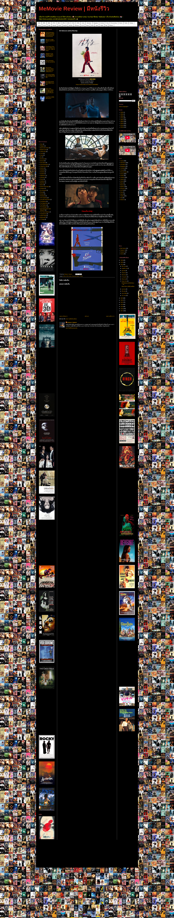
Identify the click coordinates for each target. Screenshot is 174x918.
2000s (68, 23)
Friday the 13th (43, 166)
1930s (39, 23)
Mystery (71, 25)
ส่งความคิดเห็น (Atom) (71, 318)
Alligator (42, 146)
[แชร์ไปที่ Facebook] (80, 274)
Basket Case (43, 149)
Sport (97, 25)
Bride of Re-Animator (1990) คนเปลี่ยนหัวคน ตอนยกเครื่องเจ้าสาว (50, 91)
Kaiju (49, 25)
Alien (41, 144)
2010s (73, 23)
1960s (49, 23)
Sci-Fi (82, 25)
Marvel (41, 184)
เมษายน (124, 289)
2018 (122, 308)
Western (111, 25)
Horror (44, 25)
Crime (107, 23)
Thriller (101, 25)
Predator (42, 188)
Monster (54, 25)
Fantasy (131, 23)
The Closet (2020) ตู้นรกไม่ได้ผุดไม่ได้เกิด (50, 76)
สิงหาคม (124, 274)
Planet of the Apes (44, 186)
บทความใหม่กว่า (63, 316)
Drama (120, 23)
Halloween (42, 175)
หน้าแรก (87, 316)
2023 (67, 276)
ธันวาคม (124, 266)
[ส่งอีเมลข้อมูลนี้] (76, 274)
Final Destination (44, 164)
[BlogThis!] (77, 274)
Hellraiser (42, 177)
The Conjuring (43, 197)
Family (125, 23)
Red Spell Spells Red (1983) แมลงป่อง (50, 83)
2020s (78, 23)
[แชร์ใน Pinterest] (81, 274)
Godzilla (42, 170)
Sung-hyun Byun (75, 276)
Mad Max (42, 183)
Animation (122, 164)
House (41, 179)
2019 (122, 306)
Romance (77, 25)
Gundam (42, 173)
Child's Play (43, 151)
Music (59, 25)
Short (92, 25)
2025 (122, 262)
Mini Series (123, 248)
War (106, 25)
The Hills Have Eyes (45, 199)
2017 (122, 310)
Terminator (42, 195)
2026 (122, 260)
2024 (122, 264)
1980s (58, 23)
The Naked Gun (44, 203)
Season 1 (122, 250)
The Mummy (43, 201)
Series (87, 25)
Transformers (43, 213)
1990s (63, 23)
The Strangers (43, 206)
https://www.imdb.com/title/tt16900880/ (87, 84)
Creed (41, 153)
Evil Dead (42, 158)
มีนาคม (124, 291)
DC (41, 157)
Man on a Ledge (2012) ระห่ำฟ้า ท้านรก (50, 41)
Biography (95, 23)
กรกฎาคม (124, 276)
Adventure (89, 23)
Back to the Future (44, 147)
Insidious (42, 181)
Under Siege (43, 215)
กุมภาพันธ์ (124, 293)
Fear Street (42, 162)
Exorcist (42, 160)
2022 (122, 300)
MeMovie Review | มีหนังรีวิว (74, 9)
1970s (53, 23)
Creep (41, 155)
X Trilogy (42, 219)
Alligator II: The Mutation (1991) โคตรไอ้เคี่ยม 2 (49, 55)
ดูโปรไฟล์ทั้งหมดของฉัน (71, 328)
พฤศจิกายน (125, 268)
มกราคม (124, 295)
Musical (65, 25)
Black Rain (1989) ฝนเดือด (128, 286)
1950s (44, 23)
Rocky (41, 192)
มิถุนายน (124, 279)
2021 (122, 302)
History (39, 25)
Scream (42, 194)
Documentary (114, 23)
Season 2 (122, 252)
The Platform (43, 205)
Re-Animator (43, 190)
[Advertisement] (87, 340)
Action (83, 23)
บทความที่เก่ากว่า (110, 316)
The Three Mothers (44, 212)
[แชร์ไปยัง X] (78, 274)
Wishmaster (43, 217)
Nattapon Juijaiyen (72, 322)
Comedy (102, 23)
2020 (122, 304)
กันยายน (124, 272)
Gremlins (42, 171)
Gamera (42, 168)
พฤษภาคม (124, 281)
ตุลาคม (124, 270)
